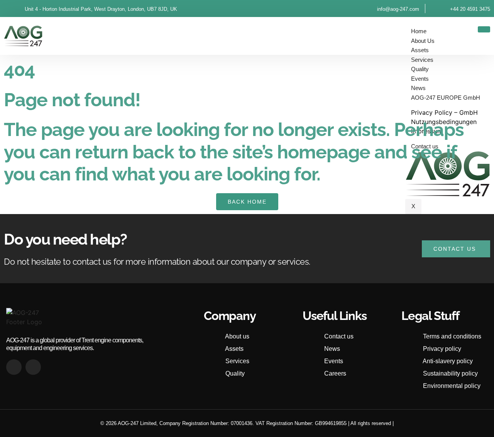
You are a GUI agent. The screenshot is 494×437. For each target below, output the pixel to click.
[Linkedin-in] (14, 367)
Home (418, 31)
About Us (423, 40)
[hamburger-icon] (484, 29)
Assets (420, 50)
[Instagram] (33, 367)
